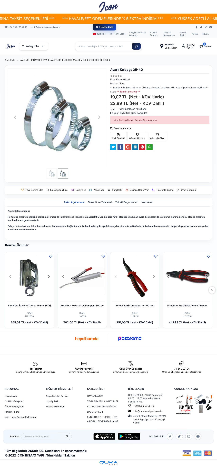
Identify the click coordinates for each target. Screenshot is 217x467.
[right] (212, 290)
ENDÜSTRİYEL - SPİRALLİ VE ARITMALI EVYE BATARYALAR (102, 419)
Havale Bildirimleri (55, 406)
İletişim (205, 34)
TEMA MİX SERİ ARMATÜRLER (103, 401)
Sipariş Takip (183, 33)
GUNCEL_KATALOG (186, 388)
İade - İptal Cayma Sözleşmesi (20, 417)
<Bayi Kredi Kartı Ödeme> (137, 33)
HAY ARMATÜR (95, 396)
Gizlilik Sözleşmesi (14, 401)
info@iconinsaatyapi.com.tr (147, 411)
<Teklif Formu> (154, 33)
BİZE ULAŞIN (136, 388)
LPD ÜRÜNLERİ (95, 411)
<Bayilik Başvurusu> (169, 33)
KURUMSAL (12, 388)
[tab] (74, 202)
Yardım (195, 34)
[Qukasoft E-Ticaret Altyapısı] (108, 463)
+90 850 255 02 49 (143, 405)
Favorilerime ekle (122, 128)
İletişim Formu (12, 411)
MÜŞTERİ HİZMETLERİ (59, 388)
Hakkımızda (11, 396)
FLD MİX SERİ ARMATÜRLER (101, 406)
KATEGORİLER (96, 388)
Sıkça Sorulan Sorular (57, 396)
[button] (205, 46)
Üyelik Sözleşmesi (14, 406)
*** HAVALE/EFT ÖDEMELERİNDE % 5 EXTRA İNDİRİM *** (95, 18)
